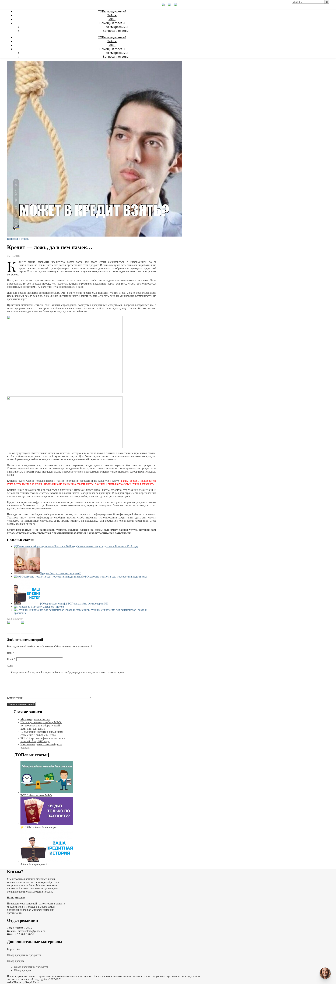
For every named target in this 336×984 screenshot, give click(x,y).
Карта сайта (14, 949)
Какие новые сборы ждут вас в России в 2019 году (108, 546)
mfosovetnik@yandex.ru (31, 931)
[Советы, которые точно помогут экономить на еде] (14, 632)
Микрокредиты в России (35, 719)
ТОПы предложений (112, 11)
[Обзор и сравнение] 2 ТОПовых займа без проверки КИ (74, 603)
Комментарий (15, 697)
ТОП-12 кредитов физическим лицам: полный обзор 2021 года (43, 740)
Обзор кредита (15, 960)
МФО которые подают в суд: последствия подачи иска (114, 576)
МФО (111, 19)
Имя (10, 652)
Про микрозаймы (115, 27)
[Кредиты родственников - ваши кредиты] (27, 632)
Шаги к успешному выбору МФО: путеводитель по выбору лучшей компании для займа (41, 725)
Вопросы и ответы (115, 31)
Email (11, 659)
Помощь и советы (112, 23)
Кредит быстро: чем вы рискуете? (60, 573)
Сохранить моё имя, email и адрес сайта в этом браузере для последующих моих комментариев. (68, 672)
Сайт (10, 665)
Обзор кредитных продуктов (24, 955)
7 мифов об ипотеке (52, 606)
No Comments (15, 618)
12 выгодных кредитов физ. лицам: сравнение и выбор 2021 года (41, 733)
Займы (112, 15)
